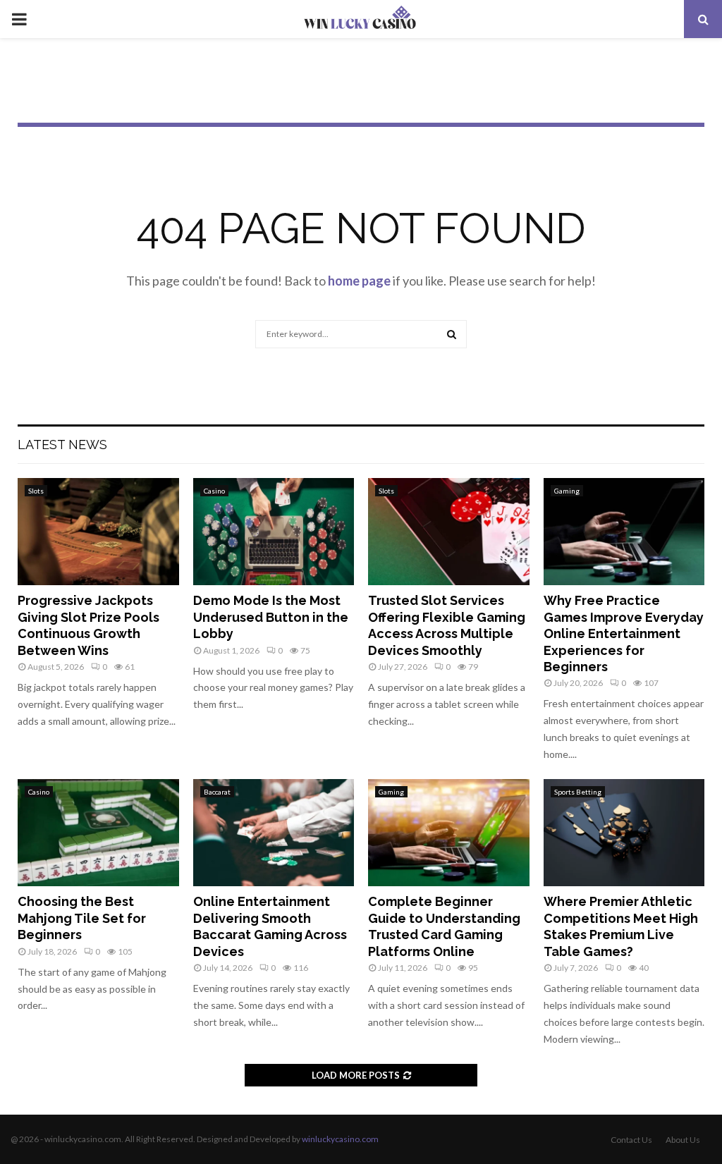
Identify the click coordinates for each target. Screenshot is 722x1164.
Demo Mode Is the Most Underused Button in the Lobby (270, 617)
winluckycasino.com (340, 1139)
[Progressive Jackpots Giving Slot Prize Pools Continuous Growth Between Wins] (98, 531)
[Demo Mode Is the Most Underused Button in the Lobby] (274, 531)
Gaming (567, 490)
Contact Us (631, 1139)
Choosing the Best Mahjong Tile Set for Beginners (82, 918)
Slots (36, 490)
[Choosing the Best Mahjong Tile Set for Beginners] (98, 832)
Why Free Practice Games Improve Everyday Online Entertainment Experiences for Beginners (624, 633)
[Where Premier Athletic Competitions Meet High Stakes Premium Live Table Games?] (624, 832)
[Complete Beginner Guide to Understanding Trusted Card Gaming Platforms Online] (449, 832)
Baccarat (217, 792)
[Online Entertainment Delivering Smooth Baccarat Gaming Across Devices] (274, 832)
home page (359, 280)
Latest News (62, 444)
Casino (214, 490)
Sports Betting (577, 792)
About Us (683, 1139)
